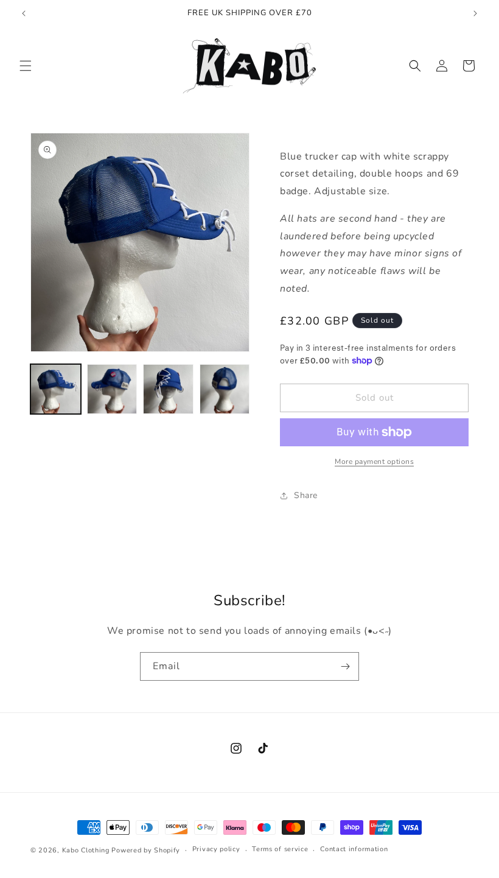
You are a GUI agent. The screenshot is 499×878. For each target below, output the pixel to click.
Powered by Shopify (145, 850)
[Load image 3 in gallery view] (168, 389)
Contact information (354, 849)
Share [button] (306, 495)
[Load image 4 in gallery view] (225, 389)
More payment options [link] (374, 461)
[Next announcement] (475, 13)
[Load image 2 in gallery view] (112, 389)
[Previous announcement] (23, 13)
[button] (25, 65)
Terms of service (280, 849)
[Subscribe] (345, 666)
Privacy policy (216, 849)
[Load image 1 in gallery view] (55, 389)
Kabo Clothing (86, 850)
